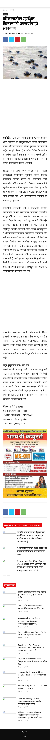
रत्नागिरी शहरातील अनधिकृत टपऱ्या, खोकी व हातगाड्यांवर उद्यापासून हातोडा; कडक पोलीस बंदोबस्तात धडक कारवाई (31, 537)
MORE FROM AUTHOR (32, 525)
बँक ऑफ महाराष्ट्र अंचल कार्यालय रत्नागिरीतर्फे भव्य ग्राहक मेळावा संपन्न (32, 687)
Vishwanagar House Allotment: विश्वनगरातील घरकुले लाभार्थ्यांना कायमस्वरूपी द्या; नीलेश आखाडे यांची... (30, 715)
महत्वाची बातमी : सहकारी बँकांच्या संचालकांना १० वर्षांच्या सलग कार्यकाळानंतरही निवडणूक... (29, 621)
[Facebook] (5, 39)
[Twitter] (11, 39)
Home (5, 10)
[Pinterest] (17, 39)
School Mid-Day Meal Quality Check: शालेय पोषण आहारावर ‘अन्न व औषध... (32, 633)
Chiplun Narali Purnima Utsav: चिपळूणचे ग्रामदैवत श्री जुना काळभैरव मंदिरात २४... (32, 661)
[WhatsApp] (23, 39)
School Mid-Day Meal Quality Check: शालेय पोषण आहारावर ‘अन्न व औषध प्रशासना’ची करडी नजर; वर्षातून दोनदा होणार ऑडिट (31, 565)
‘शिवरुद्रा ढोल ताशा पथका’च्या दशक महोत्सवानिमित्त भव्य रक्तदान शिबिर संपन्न (32, 551)
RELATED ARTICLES (12, 525)
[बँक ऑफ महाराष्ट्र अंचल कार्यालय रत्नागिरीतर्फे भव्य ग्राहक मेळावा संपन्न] (9, 689)
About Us (25, 732)
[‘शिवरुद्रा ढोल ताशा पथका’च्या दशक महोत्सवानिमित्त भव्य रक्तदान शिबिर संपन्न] (9, 551)
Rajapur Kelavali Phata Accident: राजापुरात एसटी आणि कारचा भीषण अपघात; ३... (32, 675)
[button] (4, 3)
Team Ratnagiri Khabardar (14, 33)
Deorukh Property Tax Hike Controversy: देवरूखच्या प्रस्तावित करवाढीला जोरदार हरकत (29, 701)
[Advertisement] (25, 108)
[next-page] (8, 577)
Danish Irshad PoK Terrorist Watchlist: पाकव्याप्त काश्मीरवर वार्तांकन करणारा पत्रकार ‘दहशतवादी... (31, 648)
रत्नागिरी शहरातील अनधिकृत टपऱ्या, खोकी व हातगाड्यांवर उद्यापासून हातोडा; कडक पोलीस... (32, 595)
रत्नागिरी (12, 10)
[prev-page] (4, 577)
